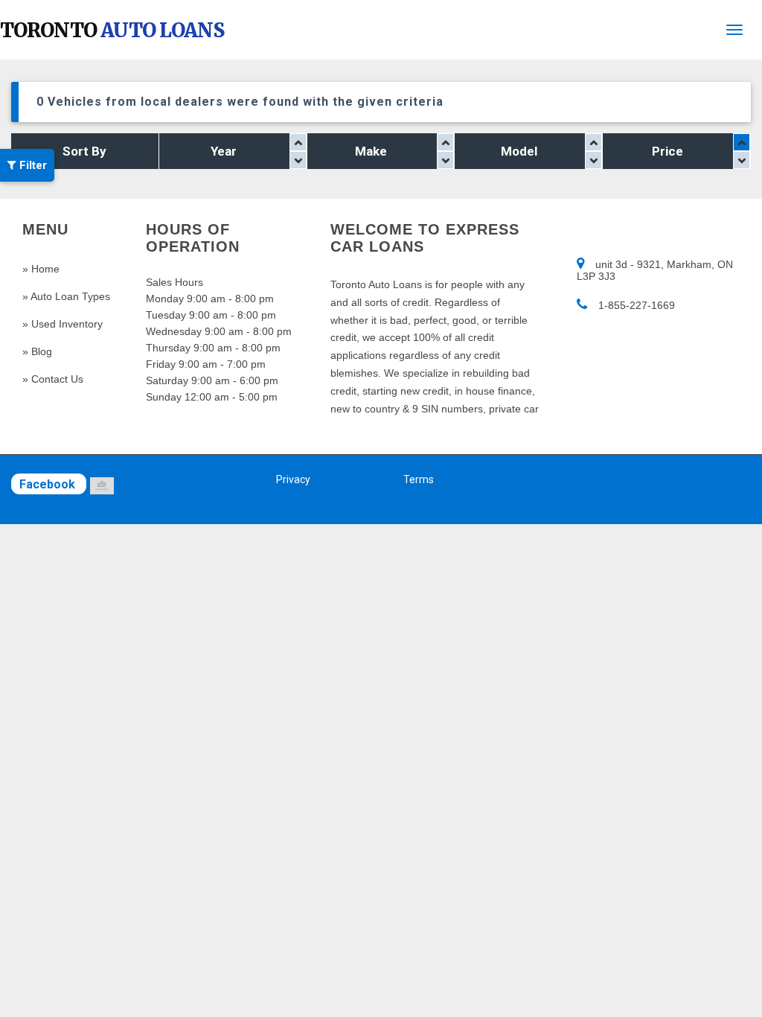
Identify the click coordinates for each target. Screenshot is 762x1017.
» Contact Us (52, 379)
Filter (31, 165)
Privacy (293, 479)
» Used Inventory (62, 324)
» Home (41, 269)
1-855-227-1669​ (636, 305)
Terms (418, 479)
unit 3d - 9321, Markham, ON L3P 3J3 (655, 270)
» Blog (37, 351)
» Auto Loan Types (66, 296)
